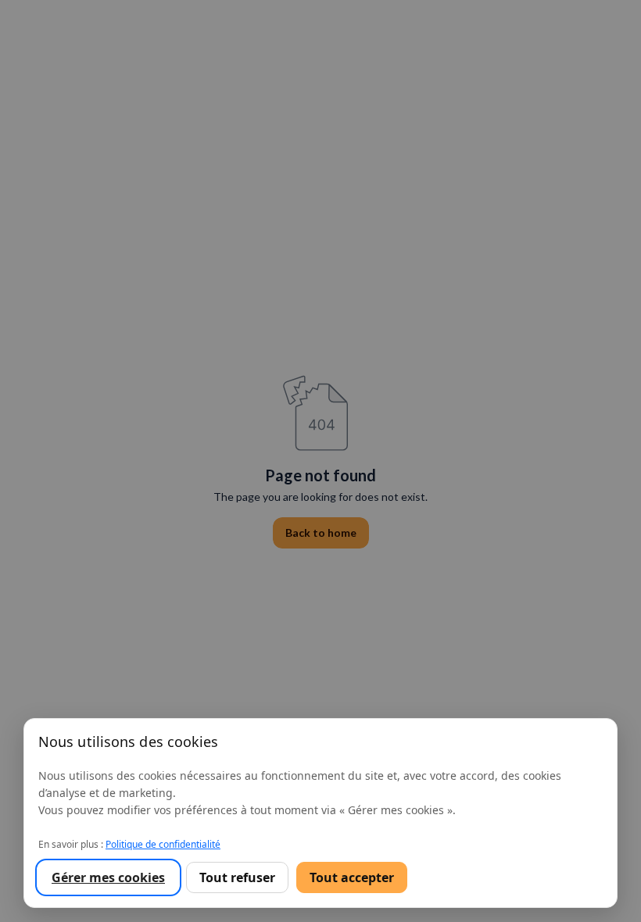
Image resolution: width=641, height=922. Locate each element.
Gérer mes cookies (108, 877)
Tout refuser (237, 877)
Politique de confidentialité (163, 844)
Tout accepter (352, 877)
